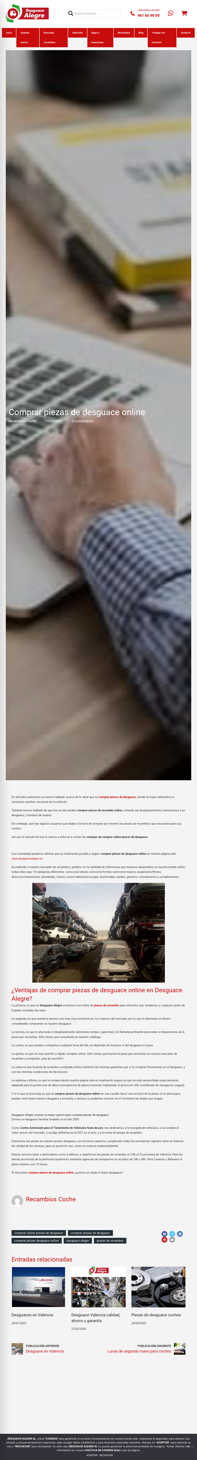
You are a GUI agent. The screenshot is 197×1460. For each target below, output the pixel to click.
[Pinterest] (164, 1240)
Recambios (124, 32)
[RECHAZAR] (192, 1447)
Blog (141, 32)
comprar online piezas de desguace (38, 1233)
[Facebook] (164, 1234)
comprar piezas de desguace (90, 1233)
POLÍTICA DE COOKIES (99, 1450)
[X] (172, 1234)
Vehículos (77, 32)
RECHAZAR (106, 1455)
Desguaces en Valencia (32, 1315)
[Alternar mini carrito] (184, 13)
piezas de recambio (110, 1240)
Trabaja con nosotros (158, 37)
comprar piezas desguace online (36, 1240)
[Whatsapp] (170, 13)
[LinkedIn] (180, 1234)
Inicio (9, 32)
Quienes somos (24, 37)
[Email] (172, 1240)
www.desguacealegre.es (27, 858)
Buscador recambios (49, 37)
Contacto (186, 32)
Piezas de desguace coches (156, 1315)
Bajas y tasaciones (97, 37)
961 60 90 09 (148, 15)
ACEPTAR (92, 1455)
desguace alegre (78, 1240)
